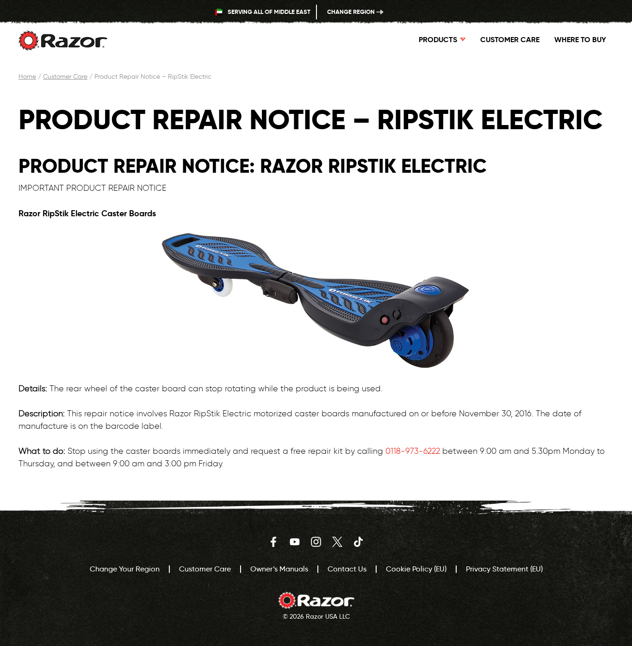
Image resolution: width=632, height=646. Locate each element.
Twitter (337, 542)
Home (27, 77)
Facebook (273, 542)
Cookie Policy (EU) (416, 568)
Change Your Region (125, 568)
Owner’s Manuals (279, 568)
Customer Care (509, 39)
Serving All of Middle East (268, 12)
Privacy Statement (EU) (504, 568)
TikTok (358, 542)
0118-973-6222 (412, 451)
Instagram (316, 542)
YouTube (295, 542)
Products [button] (438, 39)
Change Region (351, 12)
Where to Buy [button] (580, 39)
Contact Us (347, 568)
